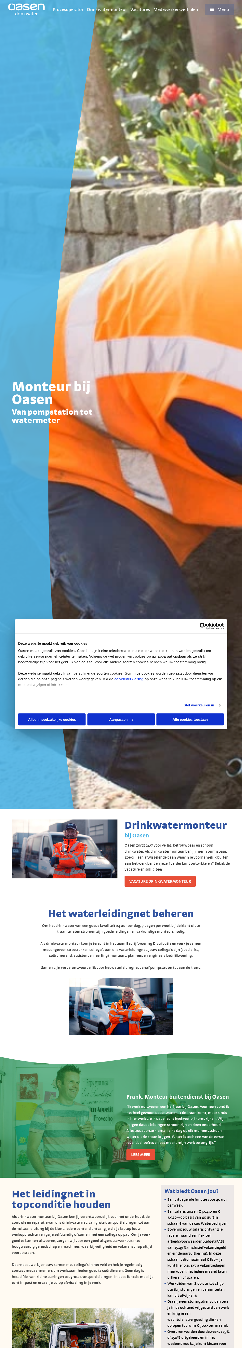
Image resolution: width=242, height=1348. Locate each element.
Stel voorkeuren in (199, 705)
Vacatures (140, 9)
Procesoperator (68, 9)
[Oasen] (26, 9)
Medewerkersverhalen (175, 9)
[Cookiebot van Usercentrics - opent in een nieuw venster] (203, 626)
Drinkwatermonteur (107, 9)
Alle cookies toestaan (190, 719)
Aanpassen (118, 719)
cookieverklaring (129, 679)
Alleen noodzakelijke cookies (52, 719)
